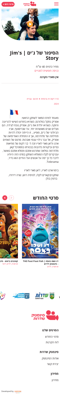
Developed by (7, 391)
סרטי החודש (52, 336)
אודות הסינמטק (50, 358)
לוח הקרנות (52, 342)
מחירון (55, 374)
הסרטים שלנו (50, 330)
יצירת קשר (53, 364)
